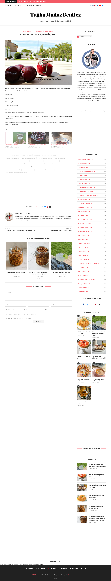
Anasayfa (8, 5)
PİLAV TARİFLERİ (92, 251)
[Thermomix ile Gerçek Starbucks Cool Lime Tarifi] (61, 256)
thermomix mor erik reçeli (28, 158)
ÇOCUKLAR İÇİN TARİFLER (92, 171)
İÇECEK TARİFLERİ (92, 211)
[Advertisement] (38, 190)
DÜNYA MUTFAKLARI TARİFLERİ (92, 195)
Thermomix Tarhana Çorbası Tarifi (98, 380)
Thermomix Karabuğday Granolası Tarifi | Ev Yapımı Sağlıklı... (38, 273)
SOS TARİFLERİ (92, 267)
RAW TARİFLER (92, 255)
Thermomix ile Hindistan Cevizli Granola (16, 273)
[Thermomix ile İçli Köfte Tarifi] (84, 393)
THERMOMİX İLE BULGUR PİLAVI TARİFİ (35, 1)
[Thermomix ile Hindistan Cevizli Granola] (16, 256)
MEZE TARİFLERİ (92, 235)
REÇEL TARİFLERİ (27, 31)
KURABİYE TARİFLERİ (92, 227)
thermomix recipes (11, 161)
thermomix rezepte (23, 161)
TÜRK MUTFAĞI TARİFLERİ (92, 280)
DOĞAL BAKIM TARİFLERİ (92, 187)
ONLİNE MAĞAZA (92, 243)
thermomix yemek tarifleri (13, 169)
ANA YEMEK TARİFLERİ (92, 159)
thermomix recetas (60, 158)
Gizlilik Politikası (36, 575)
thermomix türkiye (62, 166)
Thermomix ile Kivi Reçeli (11, 144)
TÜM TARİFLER (18, 5)
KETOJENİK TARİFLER (92, 219)
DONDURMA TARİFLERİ (92, 191)
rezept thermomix (26, 155)
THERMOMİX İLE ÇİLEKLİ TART (83, 357)
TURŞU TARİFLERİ (49, 31)
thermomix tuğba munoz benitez (25, 164)
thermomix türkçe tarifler (13, 166)
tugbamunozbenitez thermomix (44, 169)
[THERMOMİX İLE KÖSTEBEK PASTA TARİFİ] (99, 347)
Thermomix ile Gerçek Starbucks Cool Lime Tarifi (61, 273)
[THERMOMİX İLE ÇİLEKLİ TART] (84, 347)
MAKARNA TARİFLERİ (92, 231)
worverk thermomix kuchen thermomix (16, 172)
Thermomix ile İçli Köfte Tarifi (83, 403)
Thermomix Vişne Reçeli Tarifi (59, 144)
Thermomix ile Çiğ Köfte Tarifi (83, 380)
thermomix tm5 (65, 161)
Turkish (81, 36)
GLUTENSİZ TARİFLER (92, 203)
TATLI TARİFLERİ (92, 271)
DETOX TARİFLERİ (92, 183)
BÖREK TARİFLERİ (92, 163)
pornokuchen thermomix (12, 155)
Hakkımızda (30, 5)
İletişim (38, 5)
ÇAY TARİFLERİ (92, 167)
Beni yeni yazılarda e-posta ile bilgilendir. (18, 318)
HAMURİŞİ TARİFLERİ (92, 207)
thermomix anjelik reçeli (12, 158)
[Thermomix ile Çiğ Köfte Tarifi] (84, 370)
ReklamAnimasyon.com (73, 575)
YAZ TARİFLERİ (92, 292)
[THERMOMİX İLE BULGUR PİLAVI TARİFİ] (84, 323)
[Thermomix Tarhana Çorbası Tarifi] (99, 370)
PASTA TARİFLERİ (92, 247)
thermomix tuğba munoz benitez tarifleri (48, 164)
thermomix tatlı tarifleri (51, 161)
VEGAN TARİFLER (92, 288)
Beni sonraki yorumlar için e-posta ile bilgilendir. (20, 314)
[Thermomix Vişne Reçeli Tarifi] (61, 138)
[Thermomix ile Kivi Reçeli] (15, 138)
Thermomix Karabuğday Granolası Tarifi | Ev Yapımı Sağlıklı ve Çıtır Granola (97, 518)
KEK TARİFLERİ (92, 215)
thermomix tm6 (10, 164)
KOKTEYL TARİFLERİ (92, 223)
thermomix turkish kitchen (30, 166)
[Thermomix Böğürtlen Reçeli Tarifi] (38, 138)
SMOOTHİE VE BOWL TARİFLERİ (92, 263)
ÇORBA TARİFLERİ (92, 175)
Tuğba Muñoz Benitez (34, 37)
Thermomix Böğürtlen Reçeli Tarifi (37, 144)
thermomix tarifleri (36, 161)
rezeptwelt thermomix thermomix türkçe (45, 155)
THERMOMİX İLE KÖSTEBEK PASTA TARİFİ (99, 357)
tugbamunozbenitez (28, 169)
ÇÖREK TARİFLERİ (92, 179)
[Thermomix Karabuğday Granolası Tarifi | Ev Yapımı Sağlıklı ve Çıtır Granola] (38, 256)
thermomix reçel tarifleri (45, 158)
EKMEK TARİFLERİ (92, 199)
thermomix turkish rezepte (47, 166)
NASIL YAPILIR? (92, 239)
